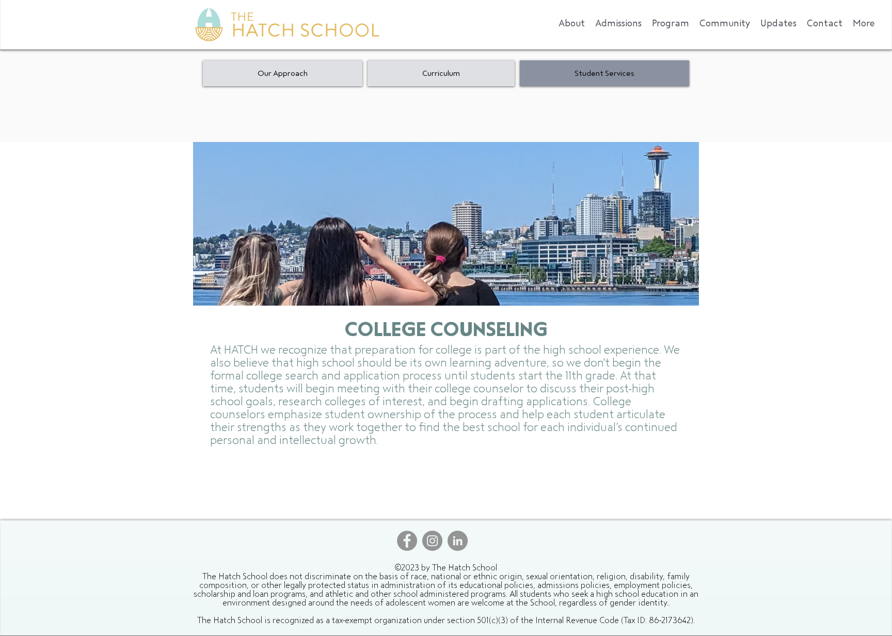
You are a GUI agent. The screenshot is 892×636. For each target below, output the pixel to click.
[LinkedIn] (458, 541)
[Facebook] (407, 541)
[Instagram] (432, 541)
